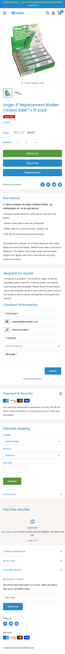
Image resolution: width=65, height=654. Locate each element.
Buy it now (32, 163)
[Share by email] (60, 184)
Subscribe (13, 606)
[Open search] (47, 12)
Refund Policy (9, 494)
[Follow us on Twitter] (11, 624)
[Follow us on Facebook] (5, 624)
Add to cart (32, 153)
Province (7, 449)
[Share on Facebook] (43, 184)
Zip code (7, 463)
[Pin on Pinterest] (48, 184)
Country (7, 435)
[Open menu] (4, 13)
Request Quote (33, 172)
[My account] (53, 12)
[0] (59, 13)
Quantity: (7, 142)
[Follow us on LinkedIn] (17, 624)
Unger (6, 122)
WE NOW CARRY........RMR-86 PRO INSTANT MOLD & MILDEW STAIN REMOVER (32, 4)
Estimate (12, 481)
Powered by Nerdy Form (32, 379)
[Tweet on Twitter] (54, 184)
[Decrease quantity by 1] (17, 142)
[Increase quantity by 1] (35, 142)
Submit (53, 371)
